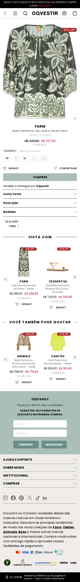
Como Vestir (12, 194)
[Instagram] (5, 498)
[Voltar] (5, 13)
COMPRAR (40, 177)
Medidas (9, 212)
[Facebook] (13, 497)
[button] (72, 71)
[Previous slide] (5, 279)
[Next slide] (74, 277)
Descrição (10, 203)
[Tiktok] (38, 497)
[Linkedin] (45, 497)
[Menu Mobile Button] (15, 13)
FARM (40, 126)
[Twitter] (30, 498)
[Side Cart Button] (75, 13)
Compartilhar (68, 168)
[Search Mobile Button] (25, 13)
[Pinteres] (21, 497)
